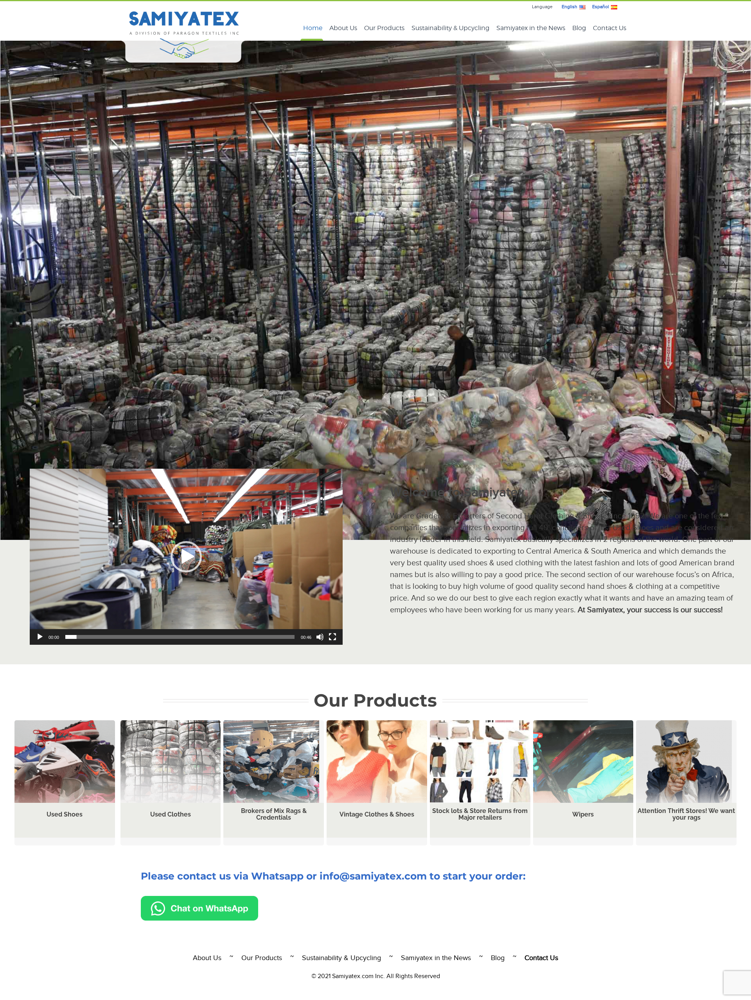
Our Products (261, 958)
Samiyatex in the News (436, 958)
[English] (582, 6)
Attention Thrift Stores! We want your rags (686, 814)
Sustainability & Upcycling (341, 958)
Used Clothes (170, 814)
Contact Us (541, 958)
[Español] (614, 6)
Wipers (583, 814)
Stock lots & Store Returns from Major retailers (480, 814)
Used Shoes (65, 814)
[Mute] (320, 637)
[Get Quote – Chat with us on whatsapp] (199, 900)
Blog (498, 958)
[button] (186, 556)
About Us (207, 958)
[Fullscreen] (332, 637)
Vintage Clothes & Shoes (377, 814)
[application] (186, 557)
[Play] (40, 637)
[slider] (180, 637)
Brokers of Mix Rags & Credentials (274, 814)
